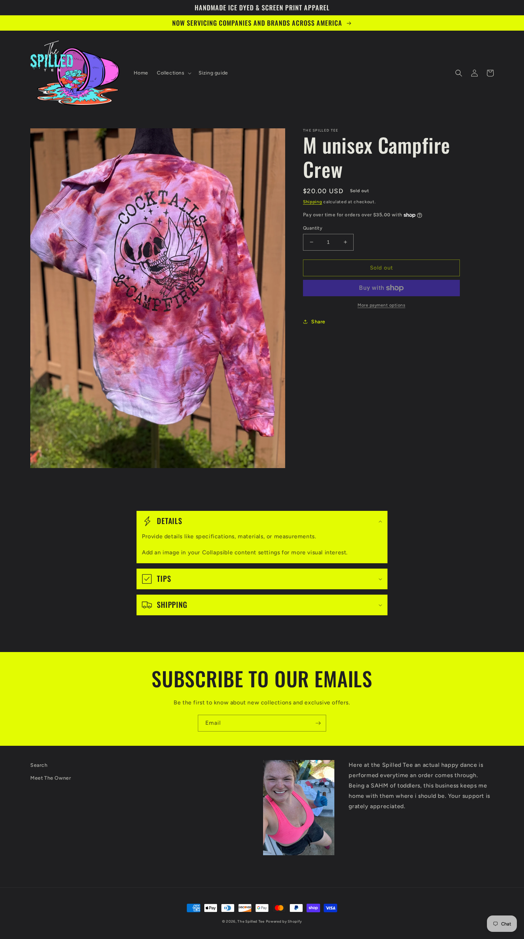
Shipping (312, 201)
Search (39, 765)
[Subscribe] (318, 723)
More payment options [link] (381, 305)
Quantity (312, 228)
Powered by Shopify (284, 921)
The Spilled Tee (250, 921)
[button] (173, 73)
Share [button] (318, 322)
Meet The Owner (50, 778)
